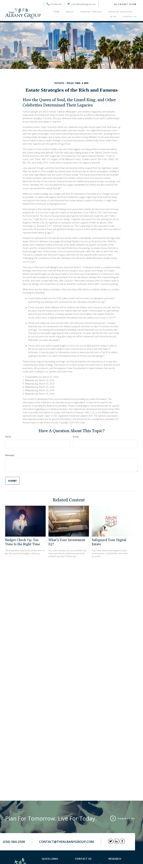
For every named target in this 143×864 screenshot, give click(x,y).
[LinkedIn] (104, 4)
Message (9, 455)
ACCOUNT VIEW (125, 4)
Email (76, 436)
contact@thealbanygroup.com (83, 4)
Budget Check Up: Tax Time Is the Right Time (22, 542)
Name (8, 436)
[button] (56, 11)
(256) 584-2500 (55, 4)
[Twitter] (100, 4)
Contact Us (126, 818)
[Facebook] (108, 4)
